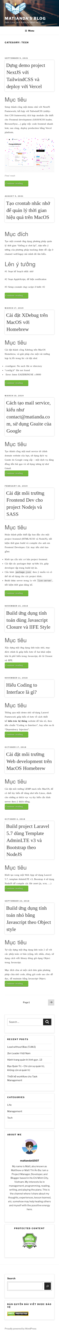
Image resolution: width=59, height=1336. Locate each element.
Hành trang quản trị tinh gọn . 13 (24, 1059)
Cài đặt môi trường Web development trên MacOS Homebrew (29, 761)
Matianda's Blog (25, 18)
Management (14, 1111)
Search (11, 1278)
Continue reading (17, 184)
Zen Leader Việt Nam (19, 1053)
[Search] (47, 1286)
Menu (31, 30)
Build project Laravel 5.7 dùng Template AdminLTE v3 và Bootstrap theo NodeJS (27, 840)
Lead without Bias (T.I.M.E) (21, 1047)
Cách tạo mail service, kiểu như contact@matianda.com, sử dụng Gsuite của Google (28, 417)
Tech (10, 1117)
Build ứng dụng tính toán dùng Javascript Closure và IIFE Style (28, 620)
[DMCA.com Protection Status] (29, 1248)
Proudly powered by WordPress (20, 1328)
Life (9, 1105)
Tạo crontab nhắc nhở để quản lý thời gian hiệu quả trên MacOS (28, 210)
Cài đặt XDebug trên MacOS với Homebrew (27, 322)
